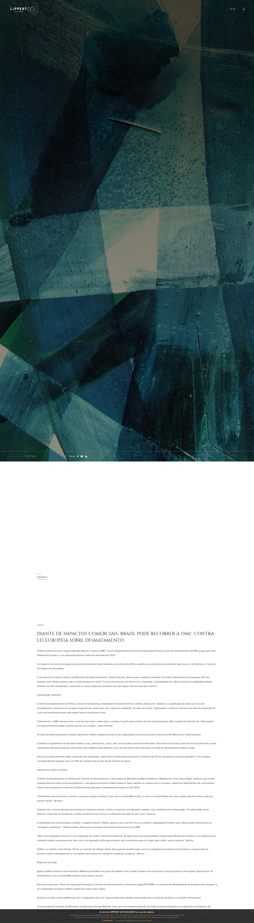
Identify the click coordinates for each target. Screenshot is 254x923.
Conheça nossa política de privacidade (134, 920)
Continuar (107, 920)
